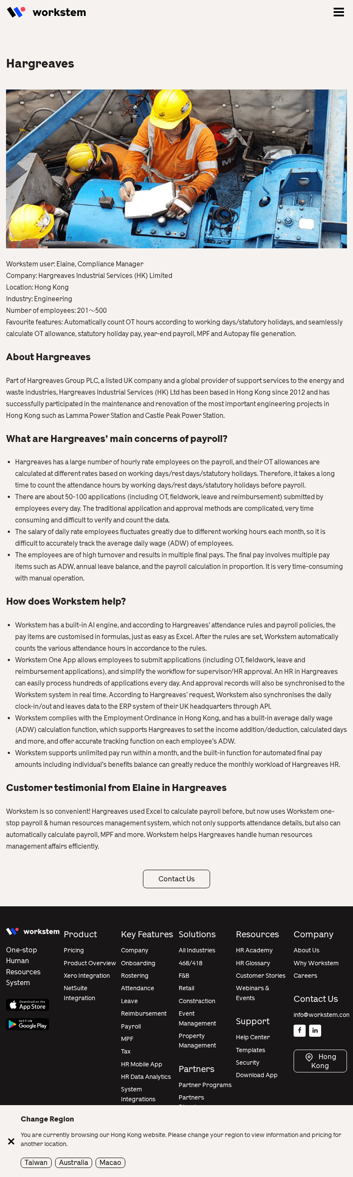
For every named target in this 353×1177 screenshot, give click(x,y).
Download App (257, 1075)
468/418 (190, 963)
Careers (305, 976)
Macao (110, 1162)
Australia (73, 1162)
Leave (129, 1001)
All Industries (197, 950)
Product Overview (90, 963)
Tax (125, 1051)
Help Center (253, 1037)
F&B (184, 976)
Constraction (197, 1001)
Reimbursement (144, 1014)
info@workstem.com (323, 1015)
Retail (186, 988)
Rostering (135, 976)
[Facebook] (300, 1031)
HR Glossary (253, 963)
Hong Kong (323, 1061)
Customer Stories (260, 976)
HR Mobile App (141, 1064)
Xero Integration (87, 976)
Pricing (74, 950)
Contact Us (176, 879)
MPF (127, 1039)
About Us (306, 950)
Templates (250, 1050)
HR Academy (254, 950)
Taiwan (36, 1162)
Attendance (137, 988)
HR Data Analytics (146, 1077)
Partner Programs (205, 1085)
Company (135, 950)
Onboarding (138, 963)
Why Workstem (316, 963)
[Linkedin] (315, 1031)
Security (248, 1063)
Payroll (131, 1027)
